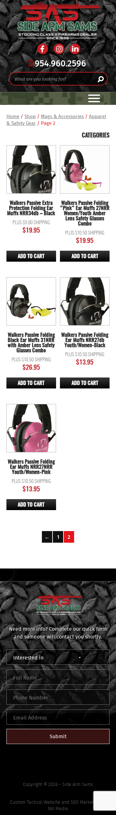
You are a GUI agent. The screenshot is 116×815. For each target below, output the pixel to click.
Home (12, 116)
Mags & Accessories (62, 116)
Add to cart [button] (31, 256)
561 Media (58, 808)
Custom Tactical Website (35, 802)
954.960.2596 (59, 64)
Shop (30, 116)
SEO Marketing (85, 802)
